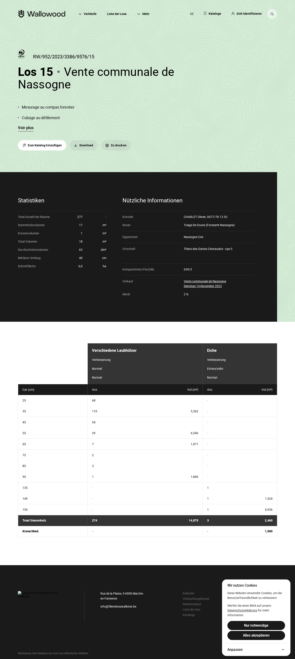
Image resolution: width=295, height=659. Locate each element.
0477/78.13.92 (217, 217)
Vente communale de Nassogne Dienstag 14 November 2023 (205, 283)
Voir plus (25, 128)
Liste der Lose (117, 14)
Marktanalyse (192, 604)
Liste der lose (191, 609)
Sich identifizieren (249, 13)
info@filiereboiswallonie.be (118, 606)
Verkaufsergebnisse (196, 599)
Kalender (189, 593)
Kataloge (215, 13)
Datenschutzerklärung (242, 610)
